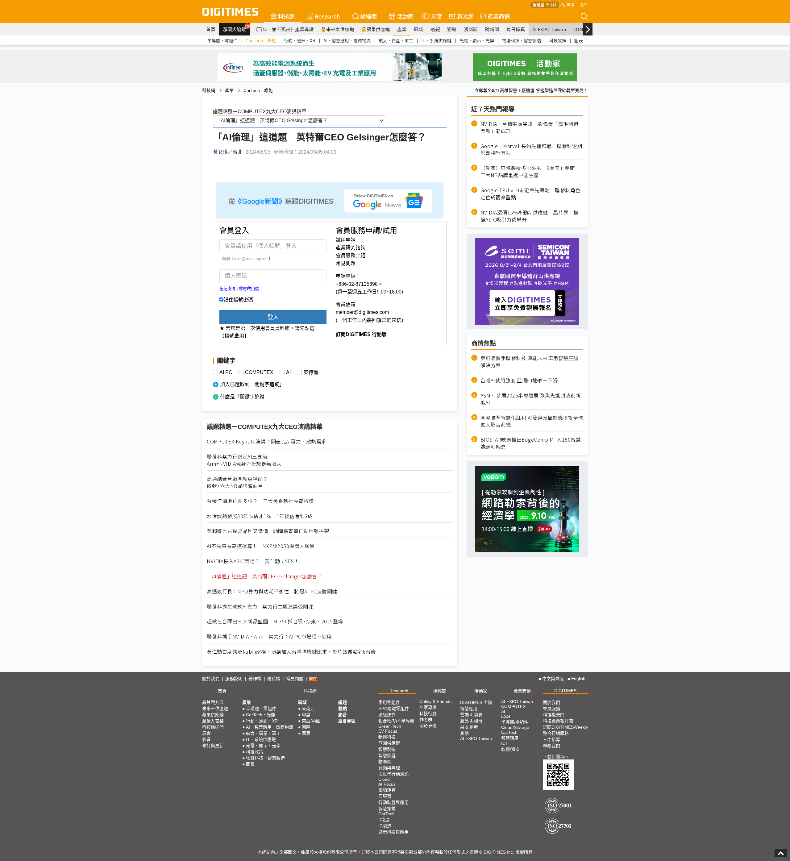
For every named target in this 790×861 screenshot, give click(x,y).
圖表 (578, 40)
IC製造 (384, 825)
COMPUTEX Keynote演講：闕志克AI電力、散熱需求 (266, 441)
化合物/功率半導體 (396, 720)
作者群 (425, 719)
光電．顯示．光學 (476, 40)
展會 (206, 733)
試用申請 (346, 240)
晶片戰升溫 (213, 702)
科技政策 (557, 40)
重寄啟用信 (249, 288)
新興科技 (387, 736)
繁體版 (538, 4)
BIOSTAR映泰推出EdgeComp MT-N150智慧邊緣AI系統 (530, 443)
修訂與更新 (213, 745)
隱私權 (273, 678)
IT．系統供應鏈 (436, 40)
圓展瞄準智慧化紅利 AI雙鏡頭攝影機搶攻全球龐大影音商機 (531, 421)
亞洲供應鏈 (389, 743)
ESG (505, 716)
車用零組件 (389, 702)
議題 (435, 29)
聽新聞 (492, 29)
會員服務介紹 (350, 255)
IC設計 (384, 819)
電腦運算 (387, 790)
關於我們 (210, 678)
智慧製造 (387, 749)
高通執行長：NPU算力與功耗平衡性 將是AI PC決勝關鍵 (272, 591)
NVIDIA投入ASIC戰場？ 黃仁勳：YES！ (253, 561)
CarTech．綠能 (261, 40)
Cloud (384, 779)
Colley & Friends (435, 701)
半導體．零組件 (222, 40)
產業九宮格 (213, 720)
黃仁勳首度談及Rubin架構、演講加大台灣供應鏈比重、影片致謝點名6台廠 (291, 651)
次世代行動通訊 (393, 774)
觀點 (451, 29)
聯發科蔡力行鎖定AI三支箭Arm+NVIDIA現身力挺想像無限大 (244, 460)
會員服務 (551, 708)
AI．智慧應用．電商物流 (347, 40)
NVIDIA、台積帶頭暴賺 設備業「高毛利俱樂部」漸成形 (529, 127)
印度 (306, 714)
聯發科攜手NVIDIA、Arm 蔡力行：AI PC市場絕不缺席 (269, 636)
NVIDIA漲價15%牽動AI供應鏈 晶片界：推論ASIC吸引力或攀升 (529, 216)
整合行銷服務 (556, 733)
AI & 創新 (469, 727)
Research (327, 16)
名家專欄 (428, 707)
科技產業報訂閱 (558, 720)
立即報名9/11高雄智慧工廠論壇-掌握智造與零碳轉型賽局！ (531, 90)
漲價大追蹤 (236, 28)
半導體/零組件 (514, 722)
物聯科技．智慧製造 (521, 40)
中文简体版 (553, 678)
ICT (504, 743)
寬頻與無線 (389, 767)
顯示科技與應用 (393, 832)
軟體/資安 (510, 749)
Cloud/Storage (515, 727)
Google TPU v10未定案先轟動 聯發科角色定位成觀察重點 (530, 194)
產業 (401, 29)
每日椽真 (515, 29)
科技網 (286, 16)
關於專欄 (428, 725)
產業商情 (499, 16)
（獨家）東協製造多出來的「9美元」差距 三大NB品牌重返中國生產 (530, 171)
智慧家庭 (387, 755)
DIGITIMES (565, 690)
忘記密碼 (227, 288)
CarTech (386, 813)
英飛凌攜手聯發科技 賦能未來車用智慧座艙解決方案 (529, 362)
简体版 (551, 4)
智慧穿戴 (387, 808)
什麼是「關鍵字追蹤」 (244, 396)
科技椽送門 (213, 727)
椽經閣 (368, 16)
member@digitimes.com (362, 312)
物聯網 (384, 761)
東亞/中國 (311, 720)
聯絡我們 (551, 745)
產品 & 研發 (471, 720)
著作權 (254, 678)
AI (288, 372)
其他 (464, 733)
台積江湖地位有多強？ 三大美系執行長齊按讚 (260, 501)
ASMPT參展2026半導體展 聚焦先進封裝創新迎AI (530, 399)
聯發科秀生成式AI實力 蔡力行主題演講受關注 (260, 606)
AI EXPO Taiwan (549, 29)
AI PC (225, 372)
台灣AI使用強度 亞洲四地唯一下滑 (519, 380)
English (578, 678)
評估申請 (566, 4)
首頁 (210, 29)
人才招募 (551, 739)
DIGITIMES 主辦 (476, 702)
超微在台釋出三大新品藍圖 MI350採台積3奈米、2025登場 (275, 621)
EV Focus (387, 731)
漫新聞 (471, 29)
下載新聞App (555, 756)
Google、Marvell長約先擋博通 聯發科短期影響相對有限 (531, 150)
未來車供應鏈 (340, 29)
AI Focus (387, 784)
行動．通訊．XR (299, 40)
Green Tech (389, 726)
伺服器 (384, 796)
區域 (418, 29)
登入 (584, 4)
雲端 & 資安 (471, 714)
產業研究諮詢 (350, 247)
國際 (306, 727)
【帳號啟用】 (234, 336)
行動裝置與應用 (393, 802)
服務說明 (234, 678)
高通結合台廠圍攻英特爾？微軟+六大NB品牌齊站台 (237, 482)
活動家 (405, 16)
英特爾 (310, 372)
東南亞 (308, 708)
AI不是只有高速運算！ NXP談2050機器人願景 (261, 546)
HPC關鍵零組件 (393, 708)
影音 (434, 16)
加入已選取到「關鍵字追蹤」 (252, 384)
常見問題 (346, 263)
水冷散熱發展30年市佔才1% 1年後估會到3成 (260, 516)
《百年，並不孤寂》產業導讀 (283, 29)
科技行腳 (428, 713)
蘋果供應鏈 (378, 29)
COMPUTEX (259, 372)
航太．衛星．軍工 (396, 40)
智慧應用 (468, 708)
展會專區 (347, 720)
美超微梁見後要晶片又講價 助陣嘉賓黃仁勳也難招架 (268, 530)
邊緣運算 (387, 714)
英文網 (465, 16)
